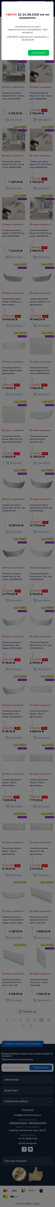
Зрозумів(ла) (38, 52)
